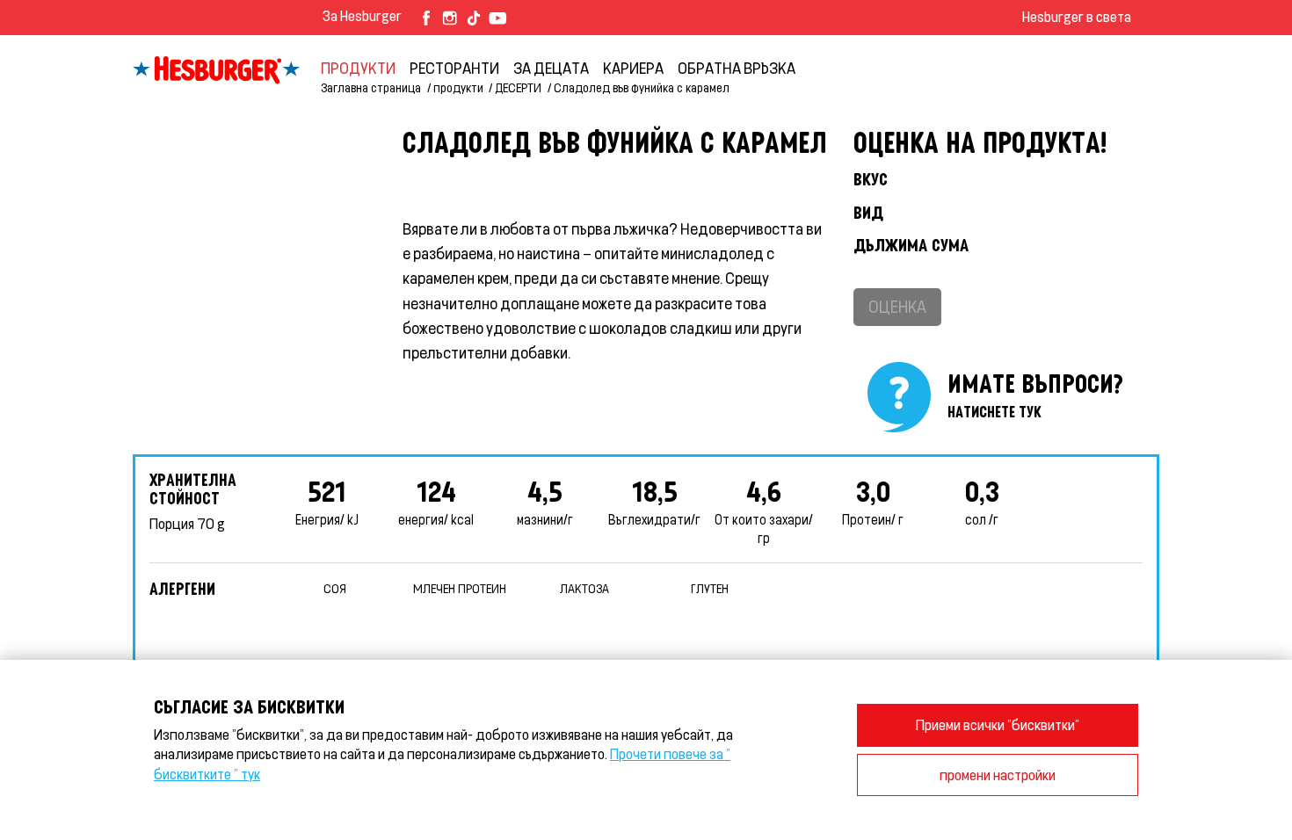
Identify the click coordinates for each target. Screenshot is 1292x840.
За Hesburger (362, 15)
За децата (551, 67)
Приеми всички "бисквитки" (997, 724)
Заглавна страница (371, 87)
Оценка (897, 306)
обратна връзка (736, 67)
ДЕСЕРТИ (518, 87)
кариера (633, 67)
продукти (358, 67)
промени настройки (998, 774)
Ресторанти (454, 67)
